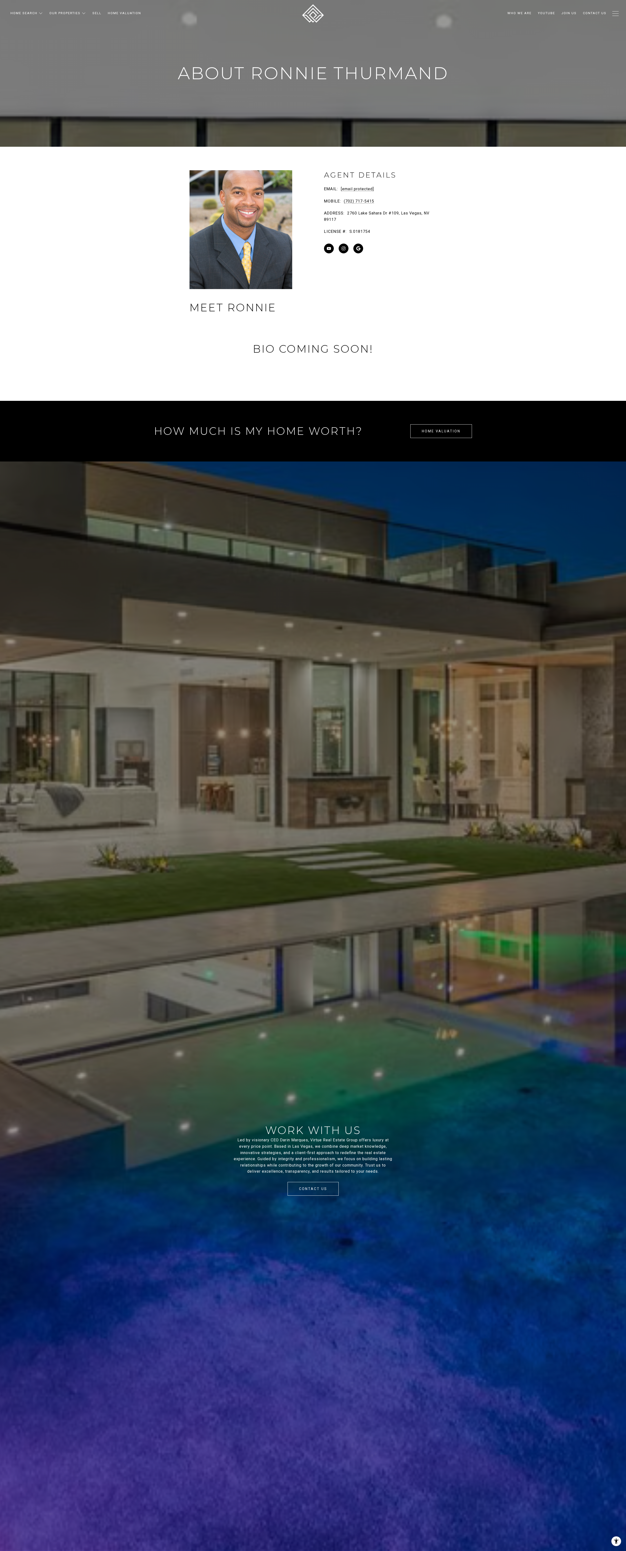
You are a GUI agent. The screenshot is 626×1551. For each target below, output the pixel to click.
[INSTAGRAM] (343, 248)
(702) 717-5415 (359, 201)
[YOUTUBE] (329, 248)
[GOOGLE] (358, 248)
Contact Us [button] (313, 1189)
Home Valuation (441, 431)
